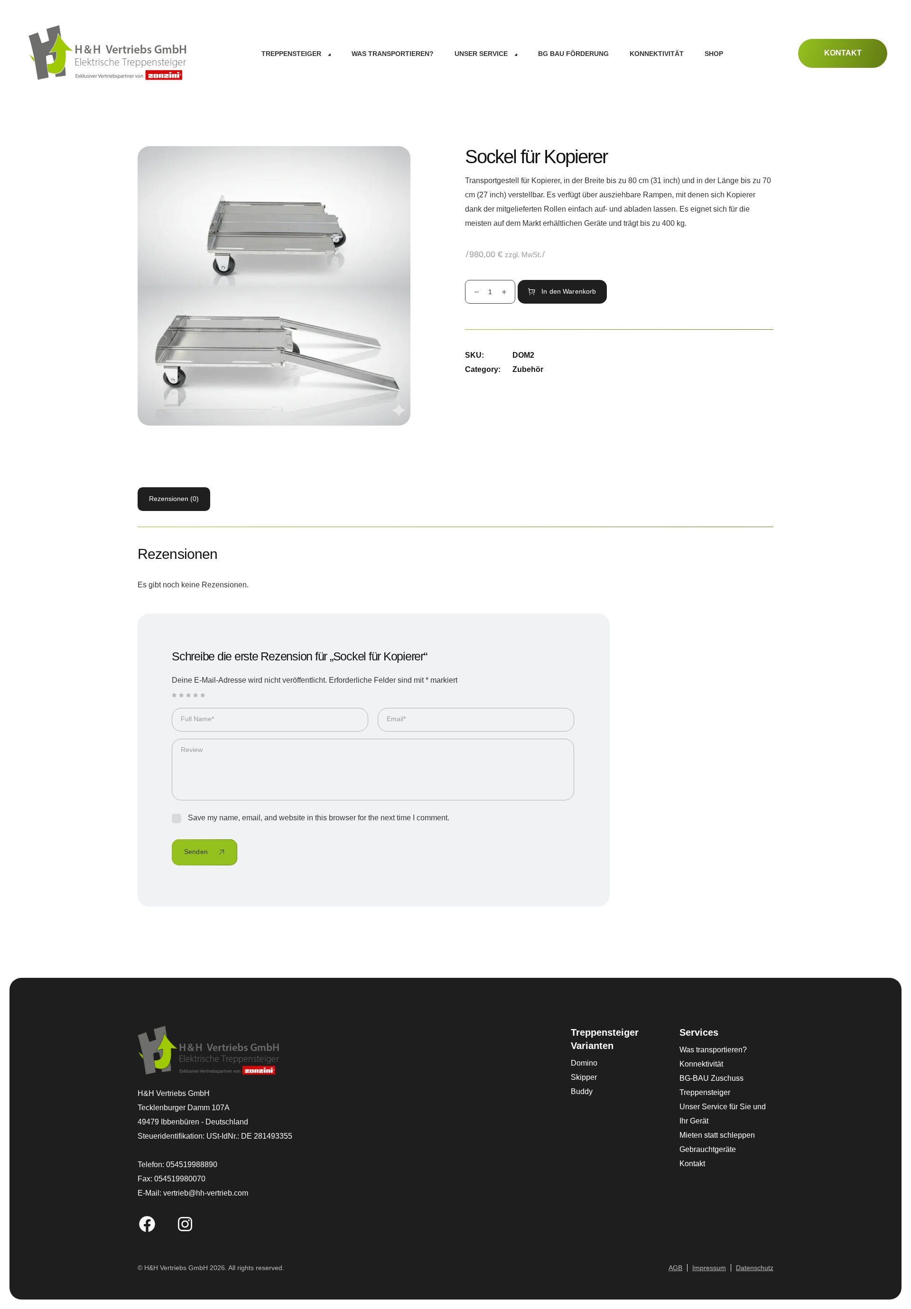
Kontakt (692, 1164)
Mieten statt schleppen (717, 1135)
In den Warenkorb (568, 291)
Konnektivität (701, 1064)
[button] (296, 53)
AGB (675, 1268)
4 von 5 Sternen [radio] (196, 695)
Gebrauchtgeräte (707, 1149)
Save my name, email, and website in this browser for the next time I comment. (318, 818)
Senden (196, 851)
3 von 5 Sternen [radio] (189, 695)
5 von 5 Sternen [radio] (203, 695)
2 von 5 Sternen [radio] (182, 695)
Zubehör (527, 369)
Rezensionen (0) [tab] (174, 498)
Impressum (709, 1268)
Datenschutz (754, 1268)
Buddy (582, 1091)
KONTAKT (843, 53)
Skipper (584, 1077)
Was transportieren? (713, 1050)
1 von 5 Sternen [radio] (174, 695)
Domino (584, 1063)
